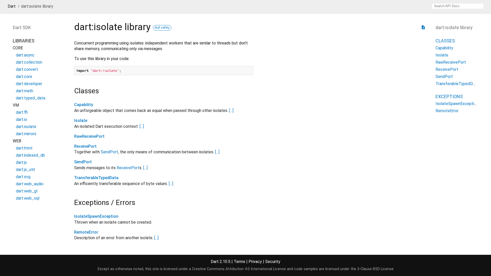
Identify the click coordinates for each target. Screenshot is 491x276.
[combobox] (457, 6)
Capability (83, 104)
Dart (12, 6)
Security (272, 261)
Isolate (80, 120)
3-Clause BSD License (375, 269)
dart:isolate (26, 126)
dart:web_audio (29, 183)
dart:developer (29, 83)
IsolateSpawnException (96, 216)
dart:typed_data (30, 98)
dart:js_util (25, 169)
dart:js (21, 162)
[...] (231, 110)
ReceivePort (85, 146)
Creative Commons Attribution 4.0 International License (239, 269)
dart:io (21, 119)
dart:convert (27, 69)
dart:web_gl (26, 191)
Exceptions (449, 96)
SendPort (109, 152)
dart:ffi (22, 112)
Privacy (255, 261)
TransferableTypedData (96, 177)
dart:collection (29, 62)
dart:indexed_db (30, 155)
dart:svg (23, 176)
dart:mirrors (26, 133)
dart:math (24, 90)
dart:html (24, 148)
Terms (239, 261)
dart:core (24, 76)
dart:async (25, 55)
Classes (445, 40)
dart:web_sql (27, 198)
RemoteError (86, 232)
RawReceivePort (89, 136)
